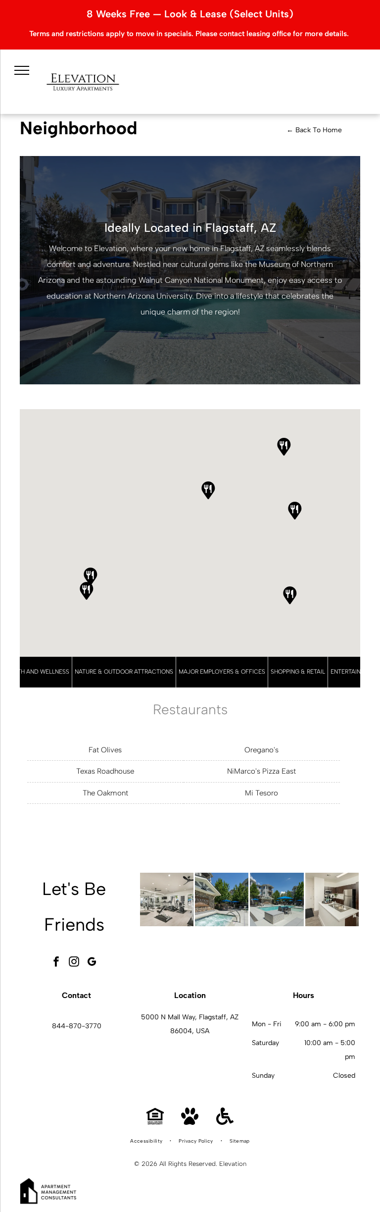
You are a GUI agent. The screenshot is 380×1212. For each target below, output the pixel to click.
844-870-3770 (76, 1026)
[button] (90, 576)
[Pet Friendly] (189, 1122)
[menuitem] (147, 1141)
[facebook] (56, 962)
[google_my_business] (92, 962)
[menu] (22, 70)
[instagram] (74, 962)
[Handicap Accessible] (225, 1122)
